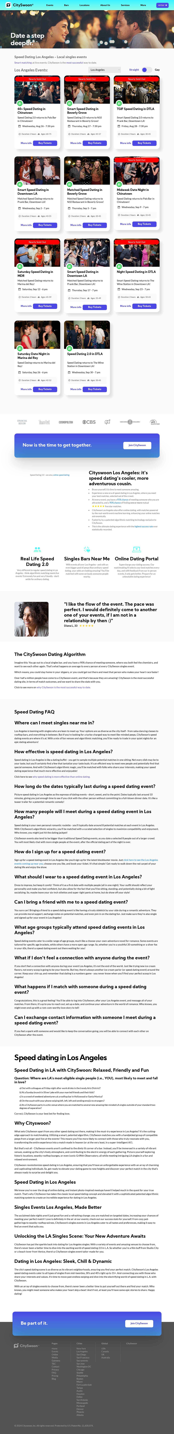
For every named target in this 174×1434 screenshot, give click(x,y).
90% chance (115, 502)
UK (102, 1354)
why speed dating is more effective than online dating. (61, 776)
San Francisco (83, 1357)
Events (49, 5)
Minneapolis (82, 1403)
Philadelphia (82, 1375)
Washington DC (84, 1366)
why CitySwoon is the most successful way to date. (64, 687)
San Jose (81, 1363)
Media (55, 1357)
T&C (54, 1363)
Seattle (80, 1372)
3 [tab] (71, 633)
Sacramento (82, 1360)
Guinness (56, 1360)
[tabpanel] (87, 619)
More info (26, 143)
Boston (80, 1378)
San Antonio (82, 1400)
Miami (80, 1381)
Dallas (79, 1396)
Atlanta (80, 1415)
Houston (80, 1394)
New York (81, 1348)
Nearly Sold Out (37, 79)
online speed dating (61, 475)
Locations (84, 5)
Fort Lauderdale (84, 1384)
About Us (105, 5)
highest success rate (144, 526)
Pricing (55, 1375)
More (143, 5)
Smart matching (23, 62)
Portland (81, 1406)
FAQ (54, 1372)
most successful (74, 62)
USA (103, 1348)
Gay (157, 69)
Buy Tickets (45, 143)
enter (162, 5)
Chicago (80, 1369)
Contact (55, 1366)
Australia (105, 1357)
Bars (66, 5)
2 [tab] (69, 633)
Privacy (55, 1369)
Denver (80, 1409)
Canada (105, 1351)
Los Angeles (82, 1351)
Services (125, 5)
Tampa (80, 1387)
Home (54, 1348)
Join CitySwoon (137, 445)
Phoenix (80, 1412)
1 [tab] (66, 633)
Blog (54, 1378)
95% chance (122, 499)
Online (55, 1354)
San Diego (81, 1354)
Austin (80, 1391)
